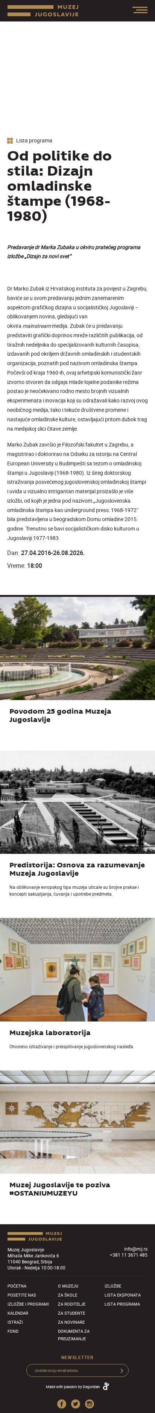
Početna (17, 1286)
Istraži (15, 1322)
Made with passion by (73, 1386)
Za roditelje (71, 1304)
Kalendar (18, 1313)
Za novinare (71, 1322)
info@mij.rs (135, 1249)
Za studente (71, 1313)
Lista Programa (122, 1304)
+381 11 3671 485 (128, 1255)
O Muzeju (68, 1286)
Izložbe (113, 1286)
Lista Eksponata (123, 1295)
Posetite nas (22, 1295)
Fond (13, 1331)
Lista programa (33, 141)
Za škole (67, 1295)
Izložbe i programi (28, 1304)
